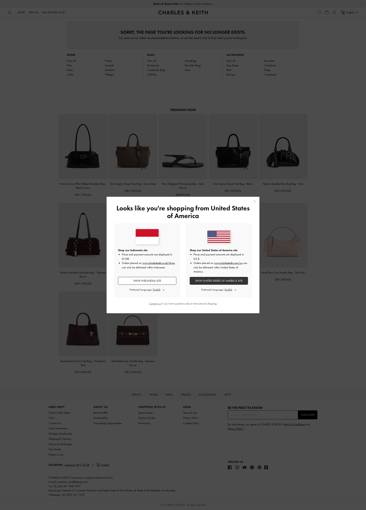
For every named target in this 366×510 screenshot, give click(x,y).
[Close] (255, 201)
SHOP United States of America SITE (219, 280)
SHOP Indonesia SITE (147, 280)
